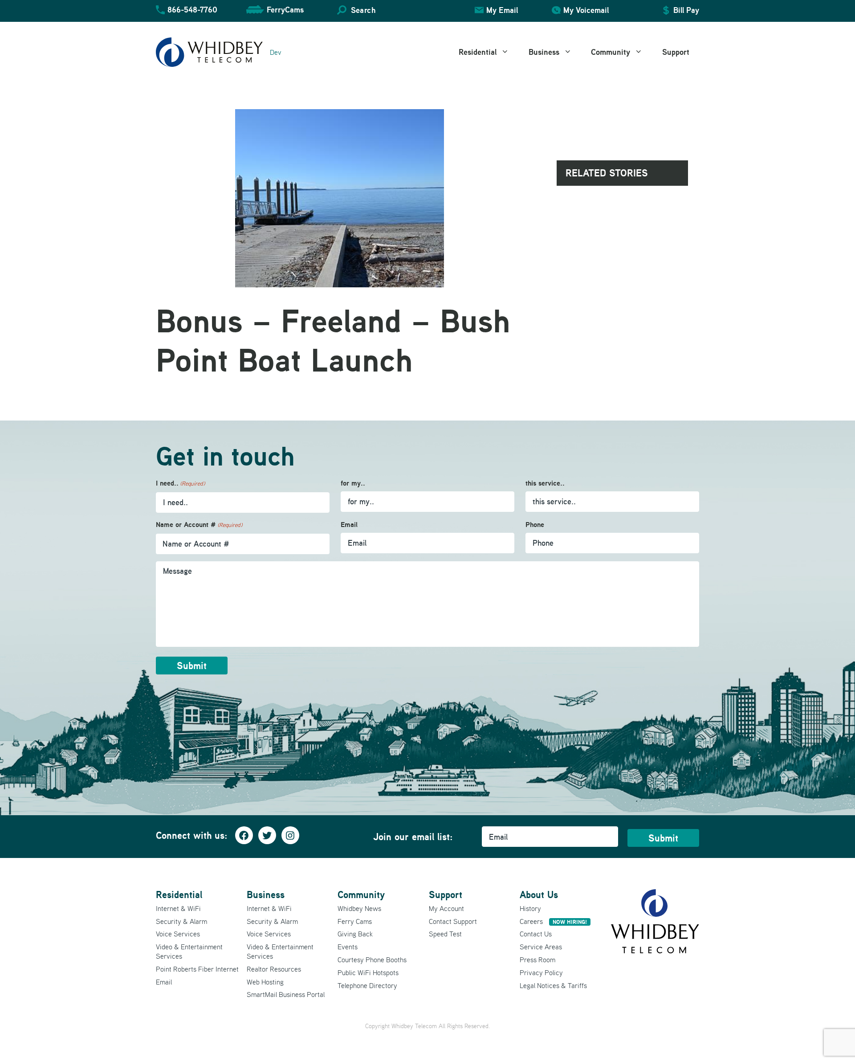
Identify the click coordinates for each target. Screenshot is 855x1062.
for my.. (353, 483)
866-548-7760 (192, 9)
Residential (478, 51)
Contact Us (536, 933)
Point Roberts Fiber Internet (197, 968)
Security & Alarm (181, 921)
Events (348, 946)
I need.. (180, 483)
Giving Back (355, 933)
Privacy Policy (541, 972)
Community (610, 51)
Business (544, 51)
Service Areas (541, 946)
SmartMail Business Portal (286, 994)
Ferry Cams (355, 921)
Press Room (537, 959)
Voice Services (178, 933)
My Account (446, 908)
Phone (534, 524)
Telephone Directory (367, 985)
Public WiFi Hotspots (368, 972)
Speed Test (445, 933)
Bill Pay (686, 10)
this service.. (545, 483)
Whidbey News (359, 908)
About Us (539, 894)
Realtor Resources (274, 968)
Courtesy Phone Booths (372, 959)
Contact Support (453, 921)
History (530, 908)
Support (675, 51)
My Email (502, 10)
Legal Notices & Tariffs (553, 985)
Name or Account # (199, 524)
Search (363, 10)
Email (349, 524)
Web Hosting (265, 981)
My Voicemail (586, 10)
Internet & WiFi (178, 908)
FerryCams (285, 9)
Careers (553, 921)
